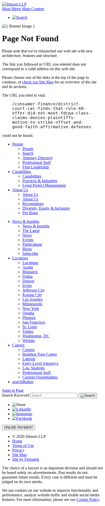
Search (27, 153)
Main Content (33, 9)
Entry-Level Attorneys (40, 363)
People (17, 144)
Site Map (19, 455)
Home (17, 441)
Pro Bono (30, 213)
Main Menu (11, 9)
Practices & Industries (39, 181)
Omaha (28, 313)
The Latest (31, 230)
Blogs (27, 249)
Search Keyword (15, 395)
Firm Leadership (35, 167)
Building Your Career (39, 354)
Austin (27, 267)
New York (30, 308)
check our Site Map (38, 82)
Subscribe (30, 253)
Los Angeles (32, 299)
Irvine (27, 285)
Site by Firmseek (25, 459)
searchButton (22, 382)
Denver (28, 281)
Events (27, 240)
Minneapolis (32, 304)
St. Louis (29, 327)
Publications (32, 244)
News (27, 235)
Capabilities (21, 171)
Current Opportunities (40, 377)
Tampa (27, 331)
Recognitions (33, 203)
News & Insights (25, 221)
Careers (18, 345)
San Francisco (33, 322)
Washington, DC (35, 336)
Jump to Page (13, 390)
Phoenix (29, 317)
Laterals (28, 359)
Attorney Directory (37, 158)
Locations (20, 258)
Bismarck (30, 272)
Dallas (27, 276)
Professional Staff (36, 162)
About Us (20, 190)
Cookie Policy (87, 499)
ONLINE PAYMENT (18, 427)
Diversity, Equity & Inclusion (46, 208)
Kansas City (32, 295)
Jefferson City (33, 290)
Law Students (33, 368)
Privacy (18, 450)
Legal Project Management (44, 185)
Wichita (28, 340)
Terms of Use (23, 445)
